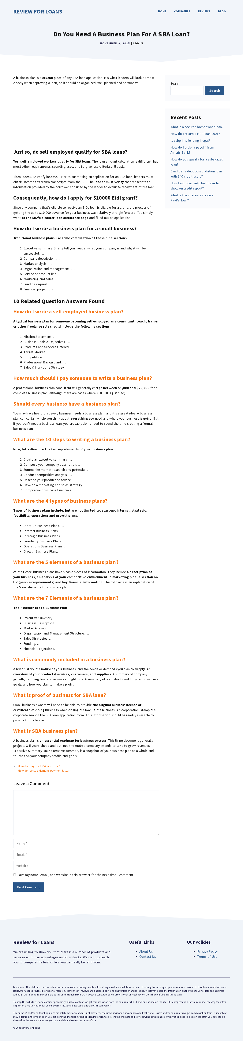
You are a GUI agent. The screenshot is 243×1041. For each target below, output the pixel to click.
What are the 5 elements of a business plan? (65, 562)
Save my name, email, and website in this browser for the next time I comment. (75, 875)
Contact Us (147, 956)
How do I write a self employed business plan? (68, 311)
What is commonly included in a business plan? (69, 659)
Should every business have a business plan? (67, 403)
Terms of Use (207, 956)
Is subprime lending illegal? (190, 140)
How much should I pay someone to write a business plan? (82, 378)
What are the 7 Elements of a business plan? (65, 597)
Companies (182, 11)
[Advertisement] (86, 117)
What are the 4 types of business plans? (60, 500)
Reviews (204, 11)
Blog (222, 11)
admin (138, 43)
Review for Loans (37, 11)
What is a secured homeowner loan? (196, 127)
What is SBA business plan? (45, 730)
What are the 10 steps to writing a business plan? (71, 439)
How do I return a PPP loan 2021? (195, 133)
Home (162, 11)
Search (175, 83)
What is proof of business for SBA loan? (59, 695)
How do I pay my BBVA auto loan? (39, 766)
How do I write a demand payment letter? (44, 770)
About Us (146, 951)
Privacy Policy (207, 951)
